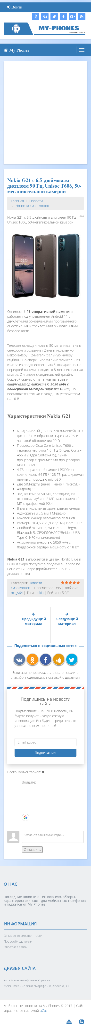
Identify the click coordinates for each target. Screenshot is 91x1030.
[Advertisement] (45, 112)
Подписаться (45, 752)
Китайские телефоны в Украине (27, 980)
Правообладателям (18, 941)
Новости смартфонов (32, 205)
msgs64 (17, 592)
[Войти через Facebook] (25, 803)
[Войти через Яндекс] (25, 810)
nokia (39, 592)
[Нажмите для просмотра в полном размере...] (45, 265)
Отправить (32, 849)
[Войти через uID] (25, 788)
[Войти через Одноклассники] (25, 824)
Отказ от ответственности (23, 935)
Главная (17, 201)
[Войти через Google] (25, 817)
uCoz (43, 1010)
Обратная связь (15, 947)
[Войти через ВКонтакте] (25, 795)
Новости (36, 201)
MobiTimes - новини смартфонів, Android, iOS (37, 986)
